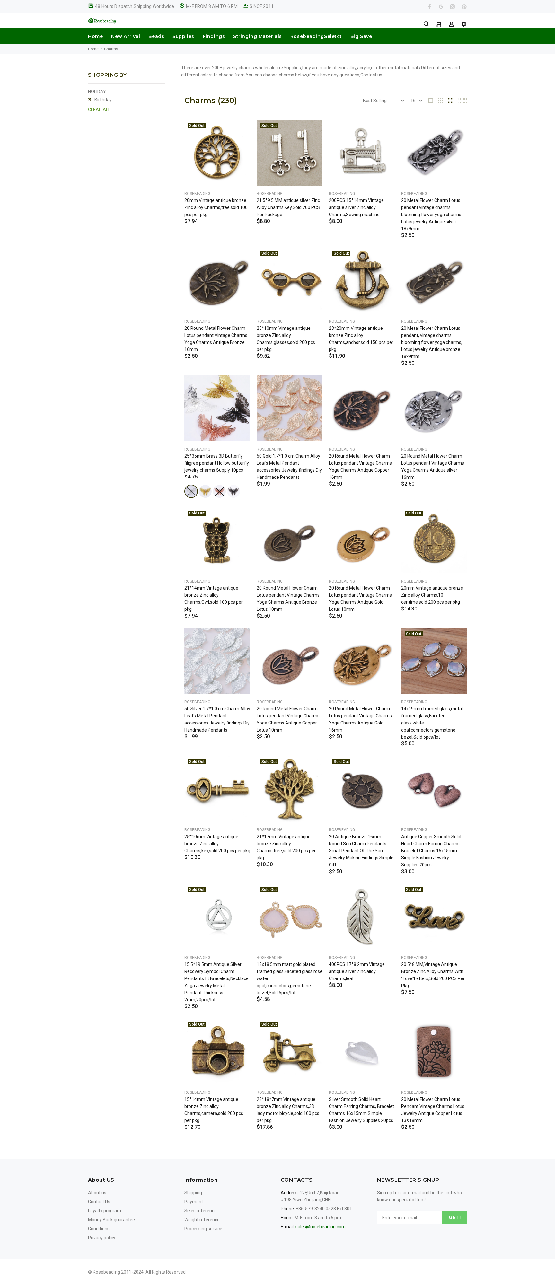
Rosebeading (197, 193)
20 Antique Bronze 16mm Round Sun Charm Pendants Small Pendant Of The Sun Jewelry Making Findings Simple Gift (361, 850)
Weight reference (202, 1219)
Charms (111, 49)
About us (97, 1192)
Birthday (103, 99)
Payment (193, 1201)
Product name (54, 1255)
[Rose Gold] (219, 491)
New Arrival (125, 36)
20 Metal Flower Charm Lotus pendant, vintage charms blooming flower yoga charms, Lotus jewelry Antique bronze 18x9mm (431, 342)
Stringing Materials (257, 36)
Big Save (361, 36)
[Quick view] (239, 130)
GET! (455, 1217)
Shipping (193, 1192)
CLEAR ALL (99, 109)
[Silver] (191, 491)
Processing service (203, 1228)
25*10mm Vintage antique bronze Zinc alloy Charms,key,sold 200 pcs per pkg (217, 843)
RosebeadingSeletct (316, 36)
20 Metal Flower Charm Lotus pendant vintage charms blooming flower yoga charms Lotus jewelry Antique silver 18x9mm (431, 214)
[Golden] (205, 491)
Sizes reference (200, 1210)
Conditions (99, 1228)
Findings (214, 36)
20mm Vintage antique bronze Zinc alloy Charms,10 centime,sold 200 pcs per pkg (432, 595)
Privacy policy (101, 1237)
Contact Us (99, 1201)
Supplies (183, 36)
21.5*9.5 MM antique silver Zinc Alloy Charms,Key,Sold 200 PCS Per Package (288, 207)
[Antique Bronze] (233, 491)
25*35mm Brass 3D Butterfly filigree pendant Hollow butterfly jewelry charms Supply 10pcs (216, 463)
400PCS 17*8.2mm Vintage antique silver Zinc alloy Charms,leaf (357, 971)
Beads (156, 36)
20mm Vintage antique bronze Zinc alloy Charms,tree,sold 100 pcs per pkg (216, 207)
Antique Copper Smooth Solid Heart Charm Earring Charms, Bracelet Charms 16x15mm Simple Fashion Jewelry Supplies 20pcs (431, 850)
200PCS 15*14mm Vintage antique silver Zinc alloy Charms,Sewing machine (356, 207)
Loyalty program (104, 1210)
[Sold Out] (217, 152)
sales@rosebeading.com (320, 1226)
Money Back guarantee (111, 1219)
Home (95, 36)
